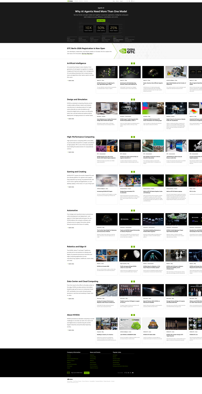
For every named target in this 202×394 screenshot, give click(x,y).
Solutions (81, 1)
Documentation (116, 362)
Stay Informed (93, 362)
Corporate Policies (99, 381)
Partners (114, 356)
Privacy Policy (69, 381)
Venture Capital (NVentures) (72, 358)
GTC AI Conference (93, 366)
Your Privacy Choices (77, 381)
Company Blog (93, 356)
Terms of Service (85, 381)
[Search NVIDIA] (127, 0)
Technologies (69, 366)
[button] (129, 1)
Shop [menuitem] (114, 1)
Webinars (92, 360)
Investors (69, 356)
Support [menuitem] (121, 1)
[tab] (72, 39)
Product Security (107, 381)
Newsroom (92, 355)
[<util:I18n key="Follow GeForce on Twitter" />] (130, 372)
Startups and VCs (116, 360)
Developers (115, 355)
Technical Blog (93, 358)
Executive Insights (116, 358)
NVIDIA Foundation (71, 360)
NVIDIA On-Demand (94, 367)
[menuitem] (76, 1)
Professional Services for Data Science (120, 366)
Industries (86, 1)
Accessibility (92, 381)
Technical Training (116, 364)
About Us (69, 355)
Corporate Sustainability (72, 364)
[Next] (134, 63)
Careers (68, 367)
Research (69, 362)
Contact (112, 381)
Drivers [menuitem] (117, 1)
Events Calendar (93, 364)
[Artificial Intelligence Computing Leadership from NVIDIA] (70, 1)
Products (76, 1)
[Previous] (132, 63)
